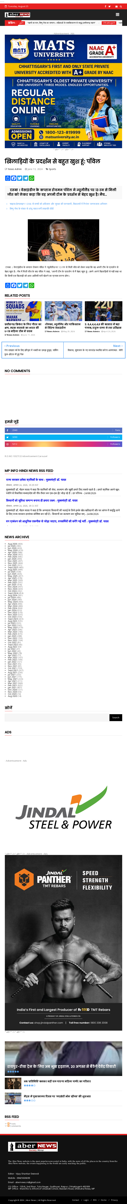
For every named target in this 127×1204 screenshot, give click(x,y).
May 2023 (13, 627)
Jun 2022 (12, 651)
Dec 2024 (12, 586)
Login (86, 1200)
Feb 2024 (12, 608)
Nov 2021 (12, 666)
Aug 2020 (12, 696)
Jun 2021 (12, 676)
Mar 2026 (12, 554)
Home (103, 1200)
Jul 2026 (12, 545)
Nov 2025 (12, 563)
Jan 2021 (12, 687)
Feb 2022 (12, 659)
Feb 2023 (12, 633)
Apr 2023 (12, 629)
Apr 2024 (12, 603)
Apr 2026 (12, 552)
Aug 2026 (12, 543)
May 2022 (13, 653)
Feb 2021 (12, 685)
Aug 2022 (12, 646)
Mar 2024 (12, 605)
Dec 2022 (12, 638)
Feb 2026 (12, 556)
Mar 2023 (12, 631)
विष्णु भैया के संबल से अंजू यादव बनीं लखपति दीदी (31, 208)
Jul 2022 (12, 648)
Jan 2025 (12, 584)
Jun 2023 (12, 625)
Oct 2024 (12, 590)
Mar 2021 (12, 683)
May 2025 (13, 575)
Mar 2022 (12, 657)
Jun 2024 (12, 599)
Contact (75, 1200)
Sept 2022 (13, 644)
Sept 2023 (13, 618)
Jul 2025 (12, 571)
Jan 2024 (12, 610)
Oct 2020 (12, 693)
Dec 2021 (12, 663)
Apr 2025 (12, 578)
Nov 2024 (12, 588)
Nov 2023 (12, 614)
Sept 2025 (13, 567)
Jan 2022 (12, 661)
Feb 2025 (12, 582)
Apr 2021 (12, 681)
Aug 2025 (12, 569)
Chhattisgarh (79, 22)
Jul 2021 (12, 674)
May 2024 (13, 601)
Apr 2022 (12, 655)
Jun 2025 (12, 573)
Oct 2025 (12, 565)
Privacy (114, 1200)
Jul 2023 (12, 623)
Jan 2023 (12, 636)
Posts (12, 1123)
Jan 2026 (12, 558)
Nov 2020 (12, 691)
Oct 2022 (12, 642)
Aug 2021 (12, 672)
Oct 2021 (12, 668)
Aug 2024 (12, 595)
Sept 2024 (13, 593)
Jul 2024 (12, 597)
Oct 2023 (12, 616)
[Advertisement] (63, 744)
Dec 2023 (12, 612)
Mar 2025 (12, 580)
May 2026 (13, 550)
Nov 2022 (12, 640)
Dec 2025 (12, 560)
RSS (94, 1200)
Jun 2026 (12, 548)
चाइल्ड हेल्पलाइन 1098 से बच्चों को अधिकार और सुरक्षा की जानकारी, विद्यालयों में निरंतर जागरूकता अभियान (58, 203)
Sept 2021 (13, 670)
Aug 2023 (12, 620)
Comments (15, 1125)
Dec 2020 (12, 689)
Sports (52, 169)
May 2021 (13, 678)
